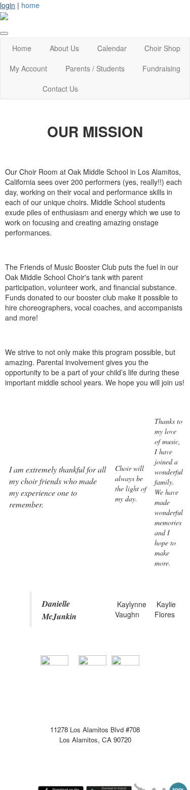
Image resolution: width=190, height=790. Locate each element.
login (7, 5)
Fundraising (161, 68)
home (30, 5)
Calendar (112, 48)
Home (21, 48)
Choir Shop (162, 48)
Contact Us (60, 89)
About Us (64, 48)
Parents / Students (95, 68)
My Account (28, 68)
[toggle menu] (4, 33)
